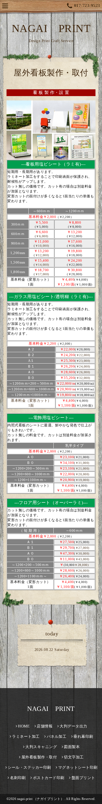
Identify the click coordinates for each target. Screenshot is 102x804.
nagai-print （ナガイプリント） (40, 799)
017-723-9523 (87, 5)
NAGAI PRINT (51, 28)
